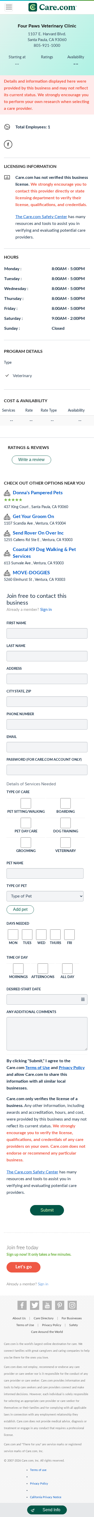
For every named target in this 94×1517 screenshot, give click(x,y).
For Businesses (72, 1318)
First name (16, 623)
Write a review (31, 459)
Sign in (46, 610)
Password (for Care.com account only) (44, 760)
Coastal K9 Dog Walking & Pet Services (44, 553)
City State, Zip (19, 691)
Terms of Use (37, 1068)
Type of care (18, 792)
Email (12, 737)
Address (14, 669)
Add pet (20, 909)
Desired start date (24, 989)
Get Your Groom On (33, 516)
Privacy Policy (72, 1068)
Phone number (20, 714)
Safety (73, 1325)
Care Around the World (47, 1331)
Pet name (15, 863)
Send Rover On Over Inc (38, 533)
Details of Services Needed (31, 784)
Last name (16, 646)
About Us (19, 1318)
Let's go (23, 1267)
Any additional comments (31, 1012)
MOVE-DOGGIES (31, 573)
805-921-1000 (47, 46)
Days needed (18, 923)
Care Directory (44, 1318)
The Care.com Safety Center (32, 1172)
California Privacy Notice (45, 1497)
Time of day (17, 957)
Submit (47, 1210)
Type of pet (17, 886)
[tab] (47, 784)
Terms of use (38, 1470)
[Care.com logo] (50, 8)
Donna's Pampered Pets (38, 493)
